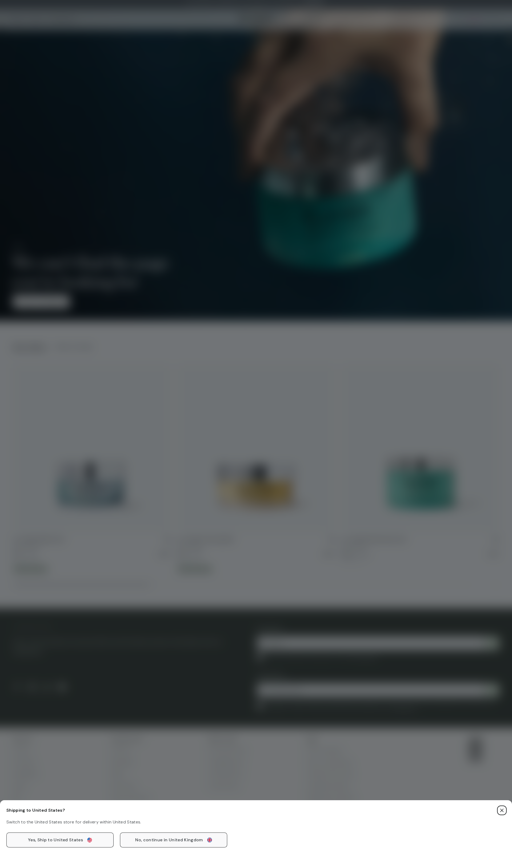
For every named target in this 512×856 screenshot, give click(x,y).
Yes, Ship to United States (55, 840)
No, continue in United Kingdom (169, 840)
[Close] (502, 810)
